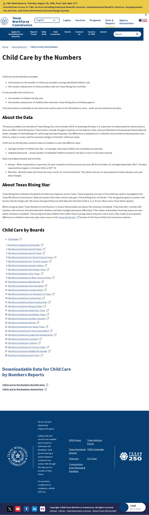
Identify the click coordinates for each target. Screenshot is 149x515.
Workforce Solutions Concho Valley (25, 289)
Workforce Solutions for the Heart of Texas (29, 294)
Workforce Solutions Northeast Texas (27, 269)
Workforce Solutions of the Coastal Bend (28, 330)
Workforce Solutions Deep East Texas (26, 310)
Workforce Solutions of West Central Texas (29, 277)
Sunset (103, 32)
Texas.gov (74, 458)
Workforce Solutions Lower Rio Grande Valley (30, 334)
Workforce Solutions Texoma (22, 343)
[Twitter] (10, 509)
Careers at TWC (91, 33)
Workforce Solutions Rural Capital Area (27, 302)
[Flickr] (42, 509)
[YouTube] (18, 509)
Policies (61, 510)
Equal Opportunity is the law (79, 510)
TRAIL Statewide (95, 449)
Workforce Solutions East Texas (24, 273)
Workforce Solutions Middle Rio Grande (27, 351)
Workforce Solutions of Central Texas (26, 347)
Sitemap (53, 510)
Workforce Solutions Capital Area (24, 298)
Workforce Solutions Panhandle (24, 244)
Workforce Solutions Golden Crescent (27, 318)
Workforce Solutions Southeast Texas (27, 314)
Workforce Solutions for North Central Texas (30, 257)
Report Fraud (33, 33)
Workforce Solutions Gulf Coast (24, 355)
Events (68, 32)
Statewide (13, 239)
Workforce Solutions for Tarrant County (28, 261)
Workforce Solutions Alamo (22, 322)
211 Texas (92, 458)
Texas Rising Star (67, 217)
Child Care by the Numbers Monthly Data (23, 384)
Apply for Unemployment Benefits (15, 34)
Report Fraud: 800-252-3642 (104, 510)
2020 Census (75, 440)
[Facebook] (26, 509)
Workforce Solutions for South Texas (26, 326)
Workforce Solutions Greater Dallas (26, 265)
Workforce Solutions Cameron (23, 338)
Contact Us (79, 33)
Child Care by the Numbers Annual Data (22, 389)
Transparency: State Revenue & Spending (77, 468)
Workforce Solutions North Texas (24, 253)
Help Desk (44, 33)
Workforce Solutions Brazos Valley (25, 306)
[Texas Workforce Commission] (4, 21)
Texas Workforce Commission (22, 21)
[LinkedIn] (34, 509)
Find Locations (55, 33)
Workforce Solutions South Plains (25, 249)
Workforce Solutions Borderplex (24, 281)
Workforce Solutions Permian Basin (26, 285)
